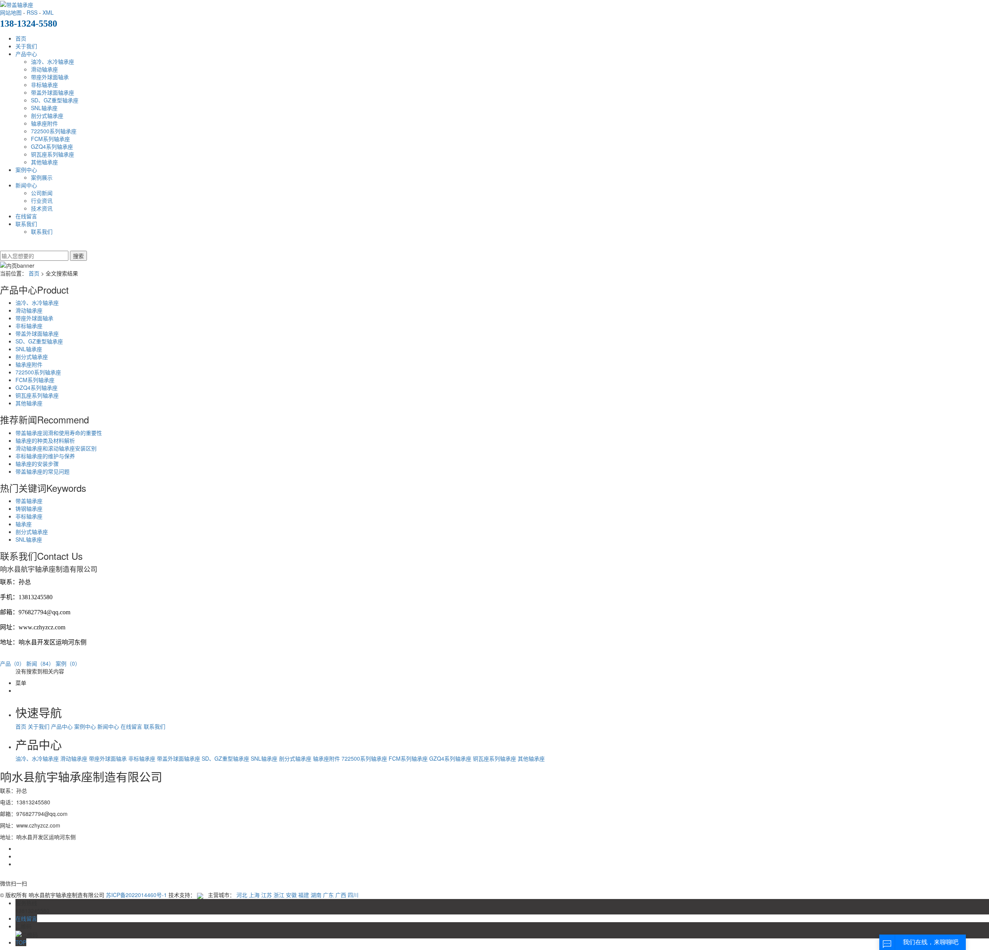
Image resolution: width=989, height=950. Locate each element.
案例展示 (42, 177)
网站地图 (11, 12)
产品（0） (12, 663)
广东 (328, 895)
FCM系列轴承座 (50, 139)
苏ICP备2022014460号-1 (136, 895)
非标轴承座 (44, 84)
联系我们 (26, 224)
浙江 (279, 895)
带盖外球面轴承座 (52, 92)
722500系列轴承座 (53, 131)
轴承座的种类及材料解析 (45, 440)
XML (48, 12)
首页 (20, 38)
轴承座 (23, 524)
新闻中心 (26, 185)
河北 (241, 895)
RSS (32, 12)
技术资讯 (42, 208)
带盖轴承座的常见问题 (42, 471)
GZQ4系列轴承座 (52, 146)
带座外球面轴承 (50, 77)
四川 (353, 895)
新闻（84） (40, 663)
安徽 (291, 895)
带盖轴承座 (28, 501)
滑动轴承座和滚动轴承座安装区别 (56, 448)
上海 (254, 895)
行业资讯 (42, 200)
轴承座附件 (44, 123)
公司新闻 (42, 193)
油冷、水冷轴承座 (52, 61)
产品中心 (26, 54)
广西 (340, 895)
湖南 (316, 895)
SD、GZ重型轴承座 (54, 100)
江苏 (266, 895)
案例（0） (68, 663)
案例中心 (26, 169)
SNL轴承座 (44, 108)
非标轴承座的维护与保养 (45, 456)
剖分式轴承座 (47, 115)
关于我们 (26, 46)
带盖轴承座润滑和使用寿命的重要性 (58, 433)
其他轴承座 (44, 162)
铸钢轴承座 (28, 508)
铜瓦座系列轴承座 (52, 154)
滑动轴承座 (44, 69)
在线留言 (26, 216)
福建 (303, 895)
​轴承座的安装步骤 (37, 463)
